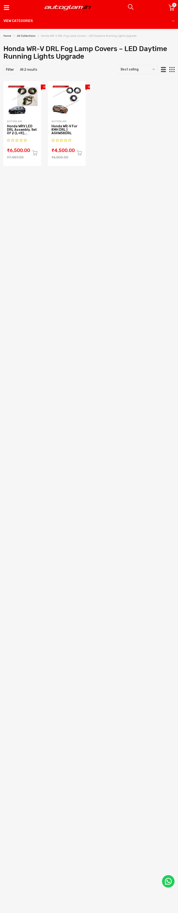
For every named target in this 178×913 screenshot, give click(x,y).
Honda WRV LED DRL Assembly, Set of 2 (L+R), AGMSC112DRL (22, 131)
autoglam (14, 121)
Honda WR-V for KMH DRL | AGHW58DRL (64, 129)
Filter (10, 70)
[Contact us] (168, 881)
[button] (17, 140)
